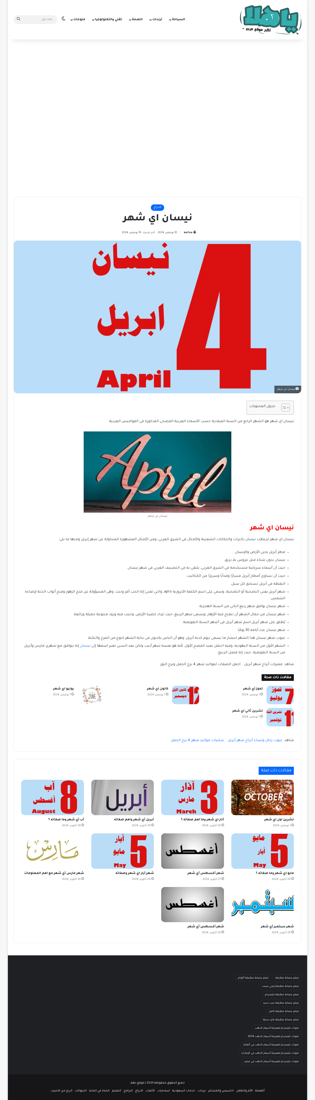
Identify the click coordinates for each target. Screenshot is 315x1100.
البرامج (128, 1091)
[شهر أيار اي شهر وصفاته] (122, 851)
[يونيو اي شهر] (91, 695)
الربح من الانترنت (61, 1091)
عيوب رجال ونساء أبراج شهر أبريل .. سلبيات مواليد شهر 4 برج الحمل (227, 741)
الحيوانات (81, 1091)
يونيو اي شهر (63, 689)
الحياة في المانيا (99, 1091)
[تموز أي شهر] (280, 695)
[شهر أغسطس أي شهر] (192, 851)
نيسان (85, 646)
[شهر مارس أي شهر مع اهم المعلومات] (52, 851)
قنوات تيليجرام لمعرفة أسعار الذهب (277, 1028)
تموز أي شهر (253, 689)
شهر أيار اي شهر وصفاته (134, 873)
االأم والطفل (244, 1091)
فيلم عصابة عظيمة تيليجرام (282, 994)
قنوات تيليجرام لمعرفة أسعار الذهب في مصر (271, 1061)
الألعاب (150, 1091)
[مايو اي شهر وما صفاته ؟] (262, 851)
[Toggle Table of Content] (283, 407)
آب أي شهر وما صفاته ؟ (66, 820)
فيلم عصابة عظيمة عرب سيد (281, 1003)
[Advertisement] (157, 78)
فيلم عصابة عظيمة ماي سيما (281, 1019)
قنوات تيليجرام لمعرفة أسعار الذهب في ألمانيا (271, 1044)
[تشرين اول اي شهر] (262, 797)
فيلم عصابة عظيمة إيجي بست (280, 986)
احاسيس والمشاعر (221, 1091)
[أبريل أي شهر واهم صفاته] (122, 797)
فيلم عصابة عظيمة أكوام (253, 978)
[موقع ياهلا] (270, 19)
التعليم (116, 1091)
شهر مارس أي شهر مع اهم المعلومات (54, 873)
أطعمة (260, 1091)
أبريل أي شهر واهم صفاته (134, 820)
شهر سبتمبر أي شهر (277, 927)
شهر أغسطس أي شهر (206, 873)
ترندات (157, 19)
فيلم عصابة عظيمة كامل (284, 1011)
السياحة (178, 19)
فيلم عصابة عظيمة (287, 978)
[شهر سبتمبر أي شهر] (262, 904)
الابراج (157, 207)
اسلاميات (163, 1091)
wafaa (188, 232)
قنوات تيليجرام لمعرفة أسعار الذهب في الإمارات (270, 1053)
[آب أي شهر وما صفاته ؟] (52, 797)
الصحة (137, 19)
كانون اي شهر (157, 689)
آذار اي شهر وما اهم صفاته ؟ (202, 820)
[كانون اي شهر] (185, 695)
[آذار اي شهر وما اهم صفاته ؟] (192, 797)
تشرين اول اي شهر (279, 820)
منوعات (79, 19)
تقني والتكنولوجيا (108, 19)
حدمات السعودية (183, 1091)
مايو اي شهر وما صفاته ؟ (275, 873)
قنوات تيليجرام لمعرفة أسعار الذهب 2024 (273, 1036)
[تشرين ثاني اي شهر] (280, 717)
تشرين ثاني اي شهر (247, 711)
